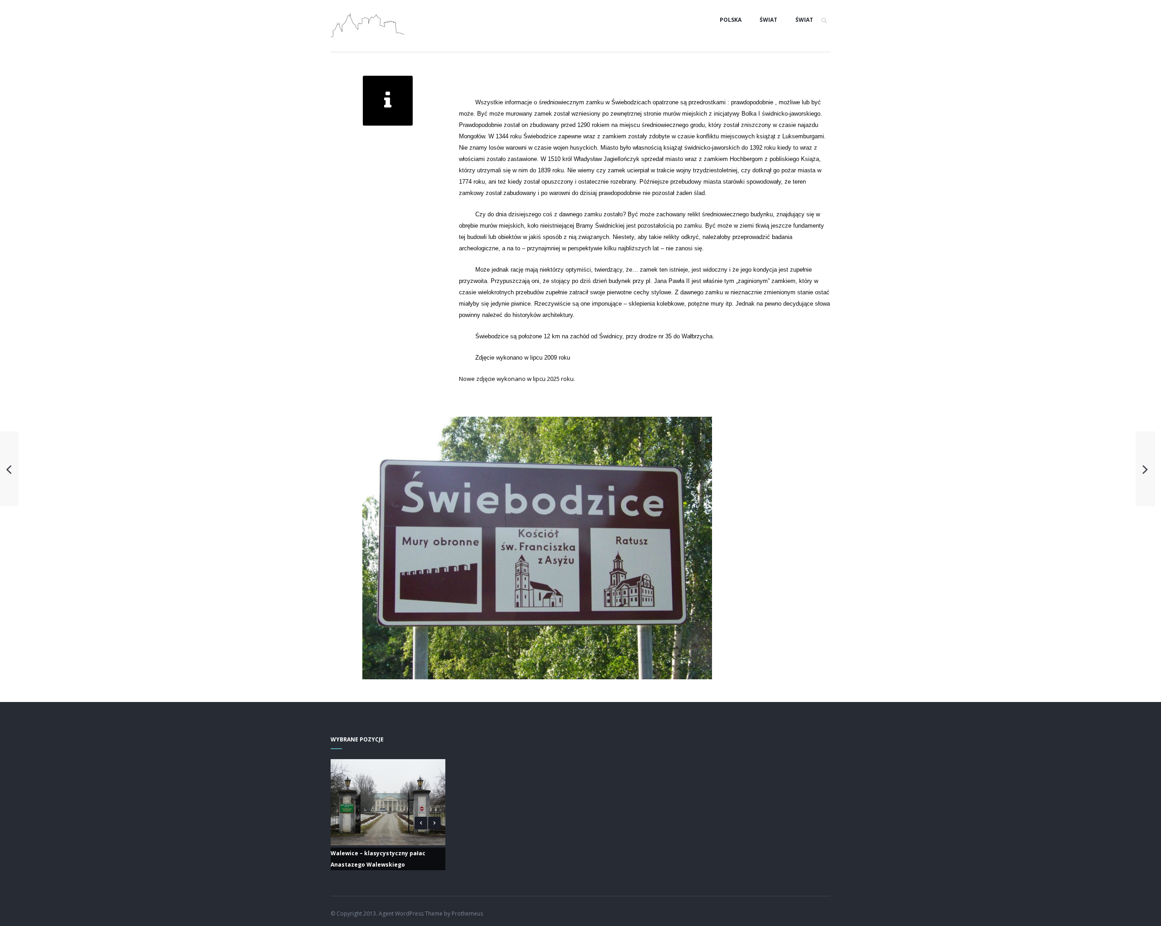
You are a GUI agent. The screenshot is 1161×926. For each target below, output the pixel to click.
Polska (730, 20)
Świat (768, 20)
